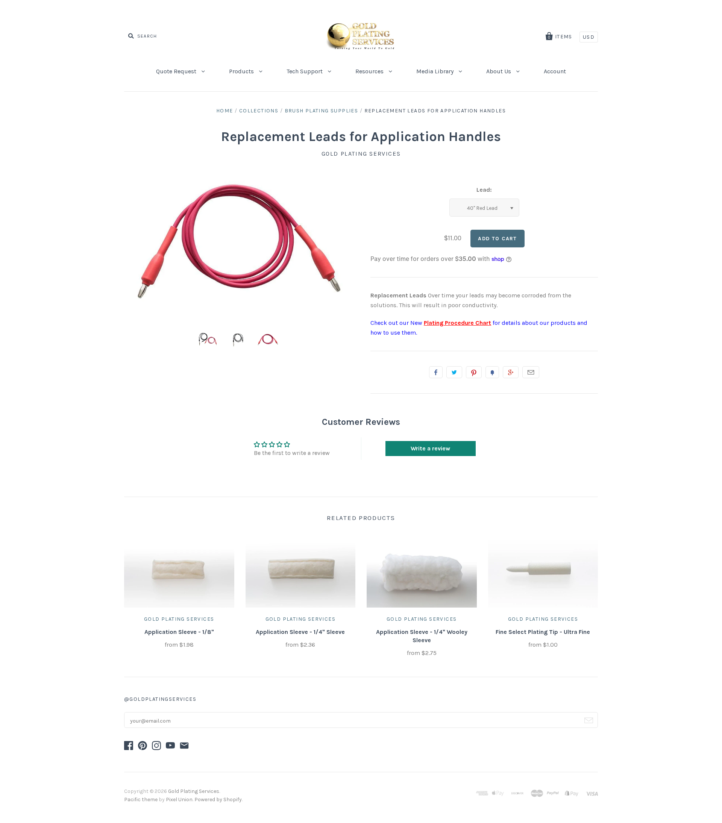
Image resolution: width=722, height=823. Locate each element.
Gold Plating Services (361, 153)
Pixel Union (179, 799)
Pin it (474, 372)
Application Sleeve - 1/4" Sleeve (300, 631)
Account (555, 71)
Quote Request (177, 71)
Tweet (454, 372)
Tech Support (305, 71)
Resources (370, 71)
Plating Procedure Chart (457, 322)
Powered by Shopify (218, 799)
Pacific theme (141, 799)
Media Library (435, 71)
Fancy (492, 372)
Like (436, 372)
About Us (499, 71)
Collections (258, 111)
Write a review (430, 448)
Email (530, 372)
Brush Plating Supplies (321, 111)
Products (242, 71)
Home (224, 111)
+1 (511, 372)
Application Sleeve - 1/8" (179, 631)
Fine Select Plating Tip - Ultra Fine (543, 631)
